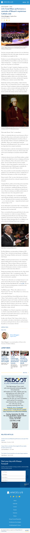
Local (11, 6)
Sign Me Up (3, 482)
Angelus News (13, 16)
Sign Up (26, 484)
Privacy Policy (18, 530)
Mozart (2, 329)
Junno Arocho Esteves (24, 364)
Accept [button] (27, 530)
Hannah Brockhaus (14, 365)
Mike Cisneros (3, 442)
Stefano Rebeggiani (5, 16)
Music (5, 329)
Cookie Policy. (4, 531)
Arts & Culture (4, 6)
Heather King (3, 363)
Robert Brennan (4, 455)
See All (25, 372)
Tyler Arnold (13, 364)
